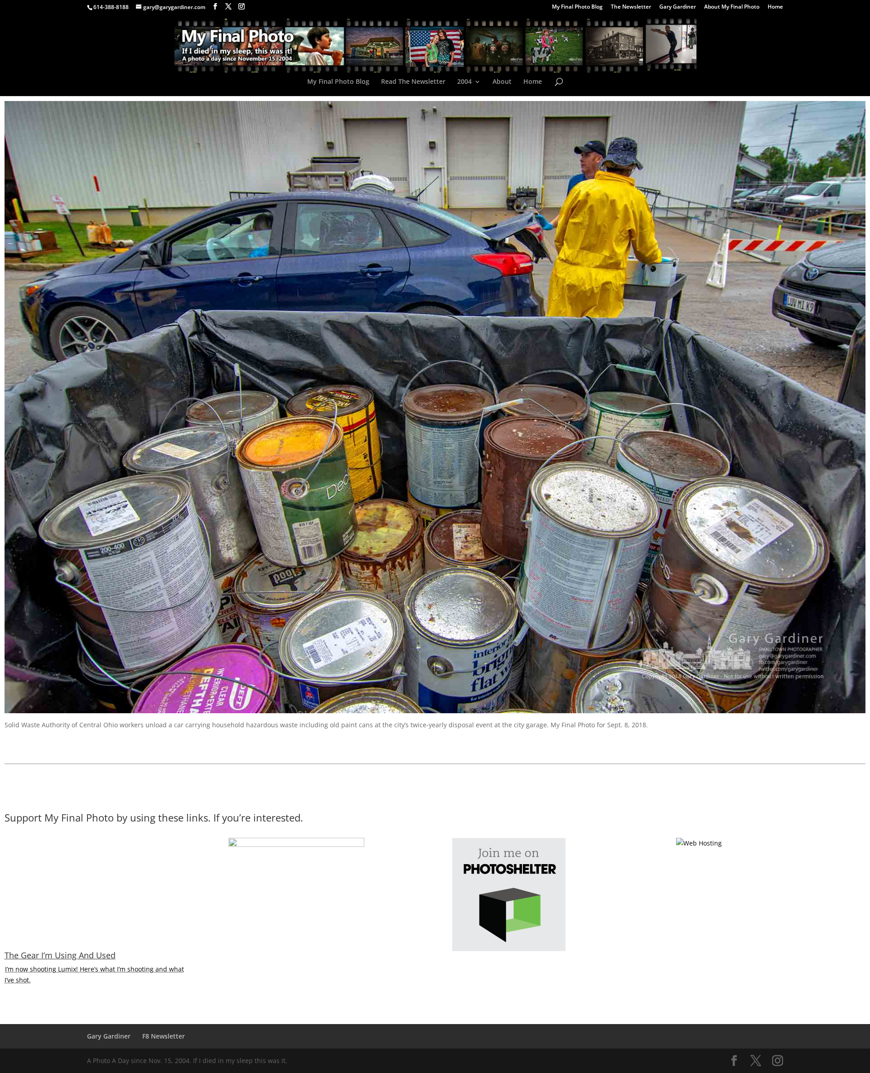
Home (775, 7)
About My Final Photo (731, 7)
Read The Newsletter (413, 82)
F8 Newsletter (163, 1036)
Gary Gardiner (677, 7)
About (502, 82)
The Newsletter (631, 7)
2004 (464, 82)
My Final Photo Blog (577, 7)
